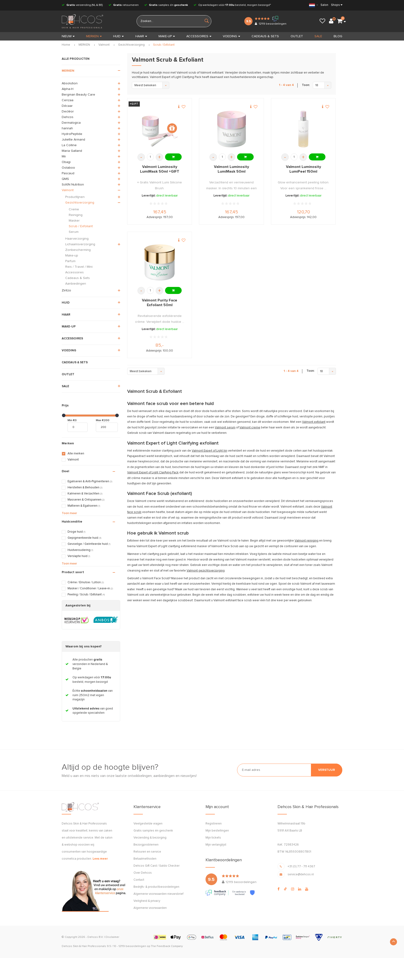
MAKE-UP (165, 36)
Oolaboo (68, 167)
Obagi (66, 162)
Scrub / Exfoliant (164, 44)
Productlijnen (75, 197)
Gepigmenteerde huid (84, 537)
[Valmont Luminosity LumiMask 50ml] (231, 129)
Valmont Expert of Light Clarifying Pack (153, 472)
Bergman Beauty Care (78, 94)
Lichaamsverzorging (80, 244)
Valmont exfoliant (313, 421)
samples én (168, 5)
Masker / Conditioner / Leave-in (90, 588)
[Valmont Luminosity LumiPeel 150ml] (303, 129)
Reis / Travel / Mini (79, 266)
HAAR (139, 36)
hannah (67, 128)
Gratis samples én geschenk (153, 830)
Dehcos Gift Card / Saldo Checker (156, 865)
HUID (117, 36)
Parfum (70, 261)
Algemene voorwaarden (150, 908)
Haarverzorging (77, 238)
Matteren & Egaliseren (84, 505)
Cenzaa (67, 100)
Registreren (214, 823)
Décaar (67, 106)
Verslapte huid (79, 556)
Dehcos (67, 117)
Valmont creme (249, 427)
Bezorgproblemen (146, 844)
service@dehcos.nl (301, 874)
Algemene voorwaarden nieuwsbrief (158, 893)
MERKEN (92, 36)
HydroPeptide (72, 134)
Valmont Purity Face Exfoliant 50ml (159, 302)
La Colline (69, 145)
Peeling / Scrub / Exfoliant (86, 594)
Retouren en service (147, 851)
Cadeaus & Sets (77, 278)
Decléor (68, 111)
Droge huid (76, 531)
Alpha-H (67, 89)
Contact (138, 879)
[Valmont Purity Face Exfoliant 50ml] (159, 262)
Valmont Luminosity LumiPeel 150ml (303, 169)
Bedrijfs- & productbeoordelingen (156, 886)
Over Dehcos (142, 872)
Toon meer (69, 513)
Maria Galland (72, 150)
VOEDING (230, 36)
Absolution (70, 83)
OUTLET (297, 36)
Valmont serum (225, 427)
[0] (339, 21)
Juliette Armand (73, 139)
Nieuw (67, 36)
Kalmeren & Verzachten (85, 493)
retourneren (126, 5)
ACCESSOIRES (197, 36)
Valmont (104, 44)
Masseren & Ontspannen (86, 499)
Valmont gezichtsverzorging (206, 570)
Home (66, 44)
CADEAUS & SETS (265, 36)
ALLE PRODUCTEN (76, 58)
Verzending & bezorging (149, 837)
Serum (74, 232)
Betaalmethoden (144, 858)
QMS (65, 179)
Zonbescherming (78, 250)
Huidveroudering (80, 550)
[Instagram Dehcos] (292, 889)
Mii (64, 156)
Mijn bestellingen (217, 830)
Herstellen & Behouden (85, 487)
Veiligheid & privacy (146, 900)
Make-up (71, 255)
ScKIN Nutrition (73, 184)
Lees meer (100, 858)
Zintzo (66, 290)
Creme (74, 209)
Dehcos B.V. (95, 937)
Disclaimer (112, 937)
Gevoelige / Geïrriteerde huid (89, 544)
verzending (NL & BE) (84, 5)
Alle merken (76, 453)
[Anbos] (105, 620)
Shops (335, 5)
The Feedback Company (167, 946)
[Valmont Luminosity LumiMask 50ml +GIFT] (159, 129)
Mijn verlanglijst (216, 844)
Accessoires (74, 272)
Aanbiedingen (75, 283)
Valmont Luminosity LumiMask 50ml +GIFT (159, 169)
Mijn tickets (213, 837)
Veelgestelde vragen (147, 823)
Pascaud (68, 173)
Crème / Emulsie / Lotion (86, 582)
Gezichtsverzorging (131, 44)
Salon (324, 5)
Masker (74, 220)
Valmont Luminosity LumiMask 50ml (231, 169)
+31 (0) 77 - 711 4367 (301, 866)
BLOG (338, 36)
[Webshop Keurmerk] (76, 620)
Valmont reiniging (306, 540)
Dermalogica (71, 122)
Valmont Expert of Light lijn (209, 450)
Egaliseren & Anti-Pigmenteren (90, 481)
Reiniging (76, 215)
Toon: (306, 85)
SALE (318, 36)
